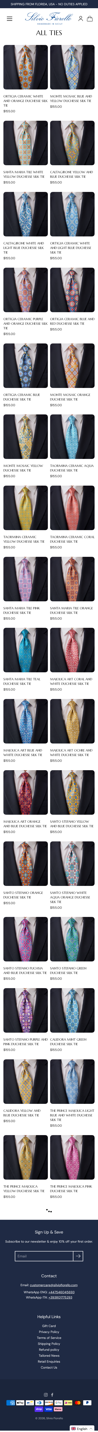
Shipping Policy (49, 1344)
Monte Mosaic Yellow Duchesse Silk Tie (23, 468)
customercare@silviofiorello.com (53, 1285)
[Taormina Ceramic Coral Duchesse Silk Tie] (72, 508)
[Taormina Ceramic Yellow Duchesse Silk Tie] (25, 508)
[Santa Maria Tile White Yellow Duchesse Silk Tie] (25, 143)
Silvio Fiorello (54, 1418)
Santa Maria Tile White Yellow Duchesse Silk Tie (24, 174)
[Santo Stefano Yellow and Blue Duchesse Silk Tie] (72, 792)
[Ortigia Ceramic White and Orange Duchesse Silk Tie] (25, 67)
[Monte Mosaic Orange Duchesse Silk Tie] (72, 365)
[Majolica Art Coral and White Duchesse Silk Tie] (72, 650)
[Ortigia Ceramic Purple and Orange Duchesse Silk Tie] (25, 290)
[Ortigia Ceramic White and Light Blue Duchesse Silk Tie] (72, 214)
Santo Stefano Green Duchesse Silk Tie (68, 970)
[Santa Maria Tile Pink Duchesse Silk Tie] (25, 579)
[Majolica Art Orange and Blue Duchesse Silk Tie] (25, 792)
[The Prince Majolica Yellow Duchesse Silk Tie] (25, 1157)
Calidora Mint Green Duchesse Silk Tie (68, 1041)
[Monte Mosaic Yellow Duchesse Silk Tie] (25, 436)
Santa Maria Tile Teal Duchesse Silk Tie (21, 681)
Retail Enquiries (49, 1361)
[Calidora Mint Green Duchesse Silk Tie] (72, 1010)
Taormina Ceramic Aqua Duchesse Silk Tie (72, 468)
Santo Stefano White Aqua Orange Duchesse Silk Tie (70, 897)
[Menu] (10, 19)
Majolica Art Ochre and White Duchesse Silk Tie (71, 752)
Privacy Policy (49, 1332)
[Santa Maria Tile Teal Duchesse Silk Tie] (25, 650)
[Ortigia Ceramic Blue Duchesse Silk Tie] (25, 365)
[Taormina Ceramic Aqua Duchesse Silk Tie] (72, 436)
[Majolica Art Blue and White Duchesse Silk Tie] (25, 721)
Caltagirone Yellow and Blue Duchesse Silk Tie (71, 174)
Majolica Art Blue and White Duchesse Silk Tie (22, 752)
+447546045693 (62, 1292)
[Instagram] (46, 1395)
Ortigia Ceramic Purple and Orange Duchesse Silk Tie (25, 323)
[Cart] (89, 18)
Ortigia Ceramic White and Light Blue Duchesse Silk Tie (70, 247)
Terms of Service (49, 1338)
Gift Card (49, 1326)
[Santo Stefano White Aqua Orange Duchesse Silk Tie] (72, 863)
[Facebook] (52, 1395)
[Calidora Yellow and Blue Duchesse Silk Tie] (25, 1081)
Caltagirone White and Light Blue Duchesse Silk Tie (23, 247)
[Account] (80, 18)
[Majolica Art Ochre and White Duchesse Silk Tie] (72, 721)
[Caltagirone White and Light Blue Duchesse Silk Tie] (25, 214)
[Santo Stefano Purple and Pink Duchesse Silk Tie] (25, 1010)
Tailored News (49, 1355)
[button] (82, 1428)
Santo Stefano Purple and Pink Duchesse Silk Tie (25, 1041)
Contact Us (49, 1367)
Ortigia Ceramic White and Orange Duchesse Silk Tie (25, 100)
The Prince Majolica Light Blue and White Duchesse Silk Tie (72, 1115)
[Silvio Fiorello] (49, 18)
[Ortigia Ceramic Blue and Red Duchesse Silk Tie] (72, 290)
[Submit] (78, 1256)
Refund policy (49, 1350)
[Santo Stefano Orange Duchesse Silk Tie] (25, 863)
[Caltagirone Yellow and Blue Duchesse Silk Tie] (72, 143)
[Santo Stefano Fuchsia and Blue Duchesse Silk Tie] (25, 939)
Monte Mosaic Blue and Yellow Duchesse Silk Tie (71, 98)
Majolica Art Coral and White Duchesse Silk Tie (71, 681)
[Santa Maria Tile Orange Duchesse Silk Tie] (72, 579)
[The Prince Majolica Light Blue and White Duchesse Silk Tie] (72, 1081)
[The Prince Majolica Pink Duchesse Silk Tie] (72, 1157)
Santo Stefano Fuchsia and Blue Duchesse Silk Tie (25, 970)
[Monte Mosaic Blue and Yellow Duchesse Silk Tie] (72, 67)
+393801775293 (60, 1297)
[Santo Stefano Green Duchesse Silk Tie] (72, 939)
